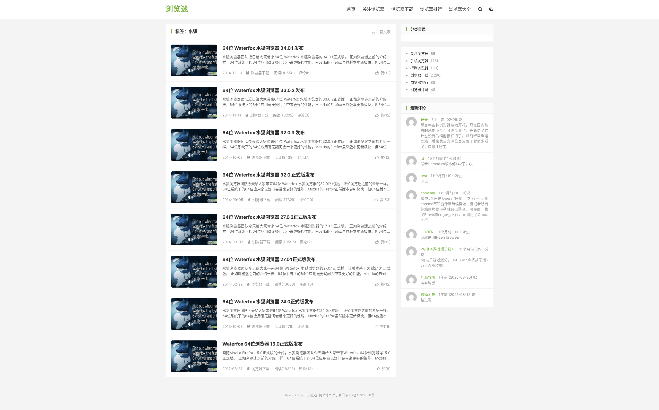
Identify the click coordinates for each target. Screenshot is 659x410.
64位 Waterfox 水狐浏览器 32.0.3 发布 (263, 132)
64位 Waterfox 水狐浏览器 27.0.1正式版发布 (269, 259)
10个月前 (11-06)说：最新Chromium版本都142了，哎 (447, 161)
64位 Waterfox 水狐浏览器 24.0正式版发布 (268, 301)
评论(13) (306, 368)
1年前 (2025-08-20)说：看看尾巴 (450, 280)
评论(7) (303, 157)
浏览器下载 (402, 9)
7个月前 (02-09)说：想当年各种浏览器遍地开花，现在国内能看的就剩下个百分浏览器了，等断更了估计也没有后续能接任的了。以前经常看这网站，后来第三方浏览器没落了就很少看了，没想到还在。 (454, 133)
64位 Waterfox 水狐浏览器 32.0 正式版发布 (268, 175)
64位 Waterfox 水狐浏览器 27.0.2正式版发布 (269, 217)
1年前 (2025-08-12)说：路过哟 (450, 297)
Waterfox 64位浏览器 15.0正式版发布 (262, 344)
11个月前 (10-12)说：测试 (443, 178)
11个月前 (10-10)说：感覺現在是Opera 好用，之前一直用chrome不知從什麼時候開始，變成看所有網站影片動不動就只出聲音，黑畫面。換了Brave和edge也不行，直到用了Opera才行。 (454, 206)
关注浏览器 (373, 9)
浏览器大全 (460, 9)
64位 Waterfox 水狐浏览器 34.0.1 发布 (263, 48)
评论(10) (306, 199)
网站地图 (325, 395)
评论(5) (303, 326)
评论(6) (305, 73)
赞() (383, 73)
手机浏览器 (419, 60)
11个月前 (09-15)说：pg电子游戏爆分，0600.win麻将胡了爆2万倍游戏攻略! (454, 257)
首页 (351, 9)
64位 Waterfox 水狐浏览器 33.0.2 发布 (263, 90)
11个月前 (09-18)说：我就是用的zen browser (446, 234)
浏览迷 (177, 9)
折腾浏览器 (419, 68)
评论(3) (303, 115)
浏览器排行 (431, 9)
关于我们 (338, 395)
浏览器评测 (419, 89)
